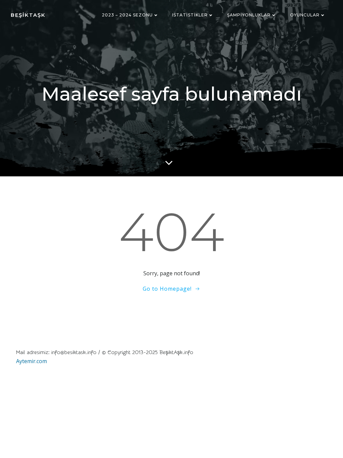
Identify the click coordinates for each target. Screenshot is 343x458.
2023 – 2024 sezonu (127, 14)
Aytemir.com (31, 361)
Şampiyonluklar (249, 14)
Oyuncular (305, 14)
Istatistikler (190, 14)
